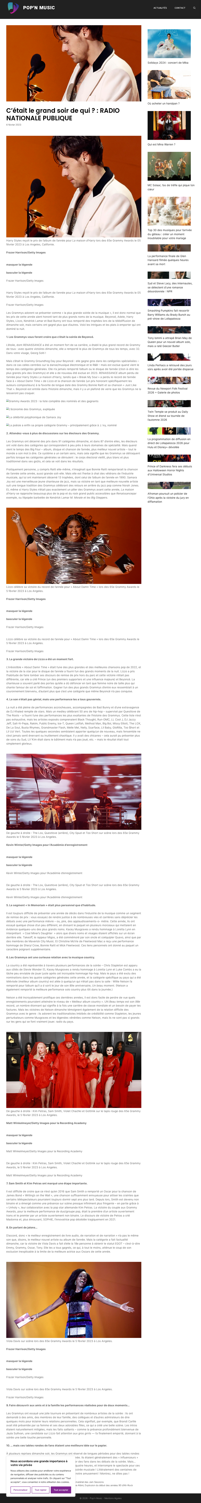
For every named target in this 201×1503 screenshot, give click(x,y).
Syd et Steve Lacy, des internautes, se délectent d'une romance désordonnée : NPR (170, 287)
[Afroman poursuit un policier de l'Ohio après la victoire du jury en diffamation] (169, 487)
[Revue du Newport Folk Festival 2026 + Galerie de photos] (169, 381)
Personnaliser (20, 1490)
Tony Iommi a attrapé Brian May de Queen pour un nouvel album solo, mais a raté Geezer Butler (170, 342)
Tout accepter (61, 1490)
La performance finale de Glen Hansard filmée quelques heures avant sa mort (168, 260)
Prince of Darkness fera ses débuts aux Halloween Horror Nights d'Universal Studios (170, 470)
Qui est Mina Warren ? (161, 144)
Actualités (160, 7)
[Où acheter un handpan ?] (169, 96)
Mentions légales (113, 1498)
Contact (180, 7)
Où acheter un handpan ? (164, 103)
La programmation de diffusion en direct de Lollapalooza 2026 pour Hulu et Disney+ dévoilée (169, 443)
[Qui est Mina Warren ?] (169, 137)
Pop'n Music (39, 7)
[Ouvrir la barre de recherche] (194, 8)
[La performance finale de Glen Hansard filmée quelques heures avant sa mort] (169, 249)
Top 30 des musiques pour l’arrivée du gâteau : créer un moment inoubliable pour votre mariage (170, 234)
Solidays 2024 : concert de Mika (168, 62)
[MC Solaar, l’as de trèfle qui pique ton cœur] (169, 178)
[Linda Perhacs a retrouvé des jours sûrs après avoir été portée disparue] (169, 358)
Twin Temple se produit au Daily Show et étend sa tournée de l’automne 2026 (168, 415)
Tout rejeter (40, 1490)
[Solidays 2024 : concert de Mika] (169, 55)
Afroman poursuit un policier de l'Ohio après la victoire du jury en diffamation (168, 497)
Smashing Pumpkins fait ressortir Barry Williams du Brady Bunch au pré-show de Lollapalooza (169, 314)
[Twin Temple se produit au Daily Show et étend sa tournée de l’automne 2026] (169, 405)
